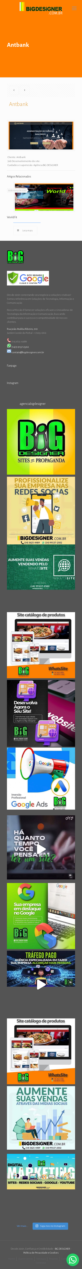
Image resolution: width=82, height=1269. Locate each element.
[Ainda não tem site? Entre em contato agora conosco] (41, 646)
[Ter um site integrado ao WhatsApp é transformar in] (41, 578)
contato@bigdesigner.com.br (28, 352)
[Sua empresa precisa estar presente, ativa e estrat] (41, 510)
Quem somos (25, 1259)
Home (11, 1259)
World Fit (12, 217)
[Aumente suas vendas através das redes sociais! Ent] (41, 1120)
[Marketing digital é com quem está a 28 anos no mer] (41, 1188)
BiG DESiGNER (62, 1248)
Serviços (41, 1259)
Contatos (66, 1259)
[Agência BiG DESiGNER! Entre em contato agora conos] (41, 984)
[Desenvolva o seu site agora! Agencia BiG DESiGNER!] (41, 714)
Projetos (53, 1259)
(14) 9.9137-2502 (20, 347)
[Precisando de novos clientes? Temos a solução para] (41, 781)
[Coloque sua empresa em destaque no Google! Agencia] (41, 917)
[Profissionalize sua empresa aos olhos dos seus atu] (41, 849)
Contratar (41, 1262)
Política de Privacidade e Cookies (41, 1252)
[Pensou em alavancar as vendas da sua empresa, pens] (41, 443)
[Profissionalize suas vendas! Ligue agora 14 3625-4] (41, 1052)
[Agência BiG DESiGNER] (41, 8)
